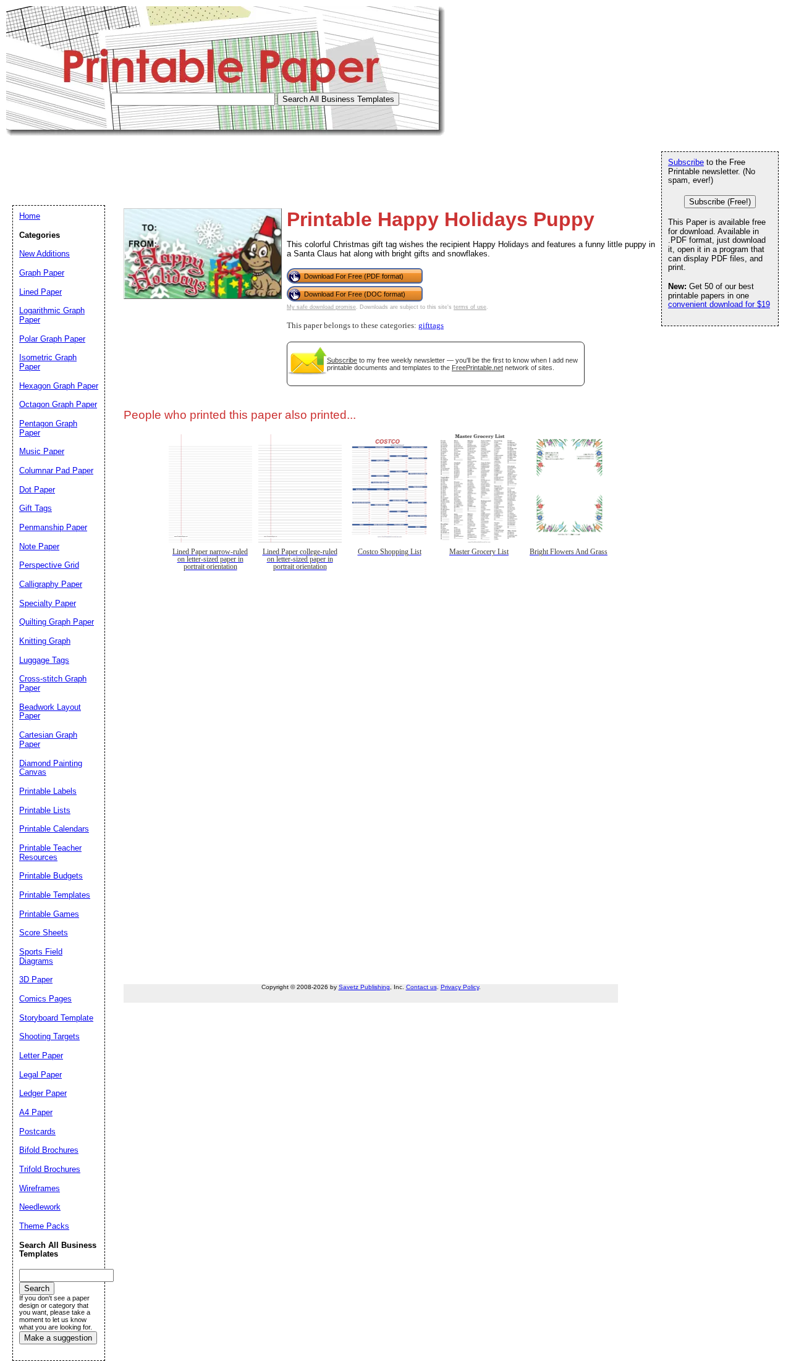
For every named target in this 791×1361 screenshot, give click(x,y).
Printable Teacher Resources (50, 852)
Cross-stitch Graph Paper (53, 683)
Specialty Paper (47, 603)
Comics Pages (45, 998)
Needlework (40, 1206)
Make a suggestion (58, 1337)
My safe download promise (321, 307)
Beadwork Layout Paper (50, 711)
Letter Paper (41, 1055)
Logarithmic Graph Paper (52, 315)
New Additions (44, 253)
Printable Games (49, 914)
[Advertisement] (231, 164)
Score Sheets (43, 932)
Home (29, 216)
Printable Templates (54, 895)
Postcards (37, 1131)
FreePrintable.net (477, 367)
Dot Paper (37, 489)
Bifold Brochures (48, 1150)
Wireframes (39, 1188)
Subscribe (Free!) (720, 201)
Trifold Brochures (49, 1169)
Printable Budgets (51, 875)
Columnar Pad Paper (56, 470)
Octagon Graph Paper (58, 404)
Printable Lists (44, 810)
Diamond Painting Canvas (50, 768)
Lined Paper (40, 292)
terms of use (470, 307)
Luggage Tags (44, 660)
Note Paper (39, 546)
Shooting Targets (49, 1036)
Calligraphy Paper (50, 584)
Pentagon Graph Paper (48, 428)
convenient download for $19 (719, 304)
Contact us (421, 987)
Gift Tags (35, 508)
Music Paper (41, 451)
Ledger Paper (43, 1093)
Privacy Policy (460, 987)
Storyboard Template (56, 1017)
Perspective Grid (49, 565)
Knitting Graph (44, 641)
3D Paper (36, 979)
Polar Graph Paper (52, 338)
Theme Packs (44, 1226)
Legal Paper (40, 1074)
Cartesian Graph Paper (48, 739)
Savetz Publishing (364, 987)
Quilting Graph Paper (56, 621)
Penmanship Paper (53, 527)
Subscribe (342, 360)
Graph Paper (41, 272)
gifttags (431, 325)
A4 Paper (36, 1112)
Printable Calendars (54, 828)
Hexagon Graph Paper (58, 385)
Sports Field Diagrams (40, 956)
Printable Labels (48, 791)
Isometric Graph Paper (48, 362)
